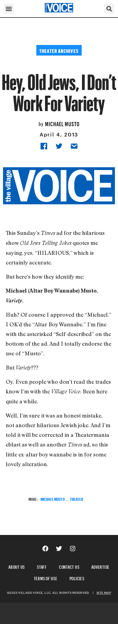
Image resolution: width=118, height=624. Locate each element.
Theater (76, 498)
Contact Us (69, 566)
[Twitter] (59, 548)
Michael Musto (62, 123)
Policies (77, 577)
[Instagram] (73, 548)
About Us (16, 566)
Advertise (100, 566)
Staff (42, 566)
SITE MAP (104, 592)
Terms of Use (45, 577)
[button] (9, 9)
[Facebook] (45, 548)
